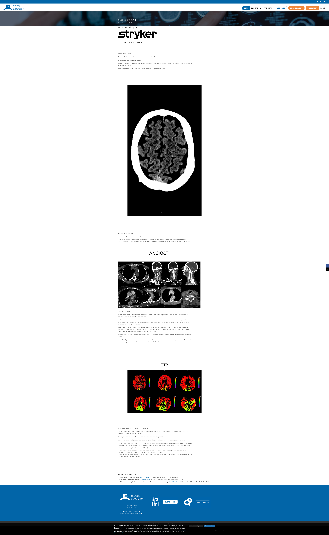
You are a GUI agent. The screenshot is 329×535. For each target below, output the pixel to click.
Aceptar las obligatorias (196, 526)
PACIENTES (268, 8)
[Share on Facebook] (327, 266)
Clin (142, 479)
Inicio (119, 23)
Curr (141, 477)
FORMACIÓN (256, 8)
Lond (147, 479)
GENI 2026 (281, 8)
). (149, 479)
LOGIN (322, 8)
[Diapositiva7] (164, 413)
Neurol (147, 477)
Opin (143, 477)
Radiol (177, 482)
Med (144, 479)
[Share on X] (327, 269)
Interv (174, 482)
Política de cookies (119, 533)
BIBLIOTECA (312, 8)
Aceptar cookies (209, 526)
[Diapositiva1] (164, 215)
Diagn (170, 482)
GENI (246, 8)
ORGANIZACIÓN (296, 8)
